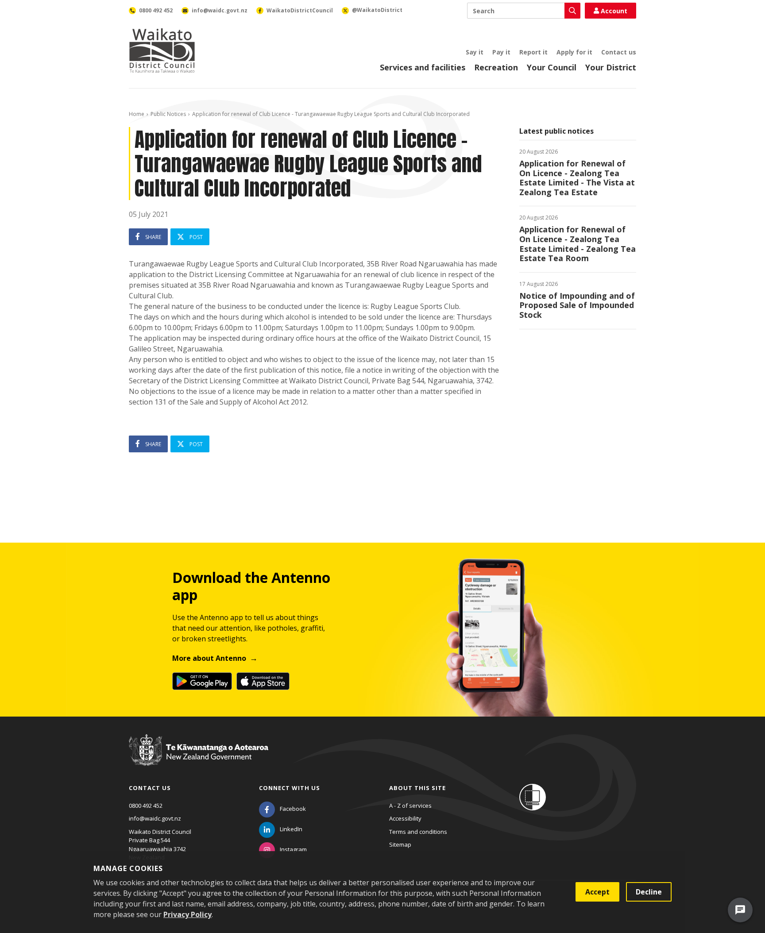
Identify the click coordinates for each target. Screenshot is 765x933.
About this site (417, 788)
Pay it (501, 52)
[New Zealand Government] (198, 759)
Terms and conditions (418, 832)
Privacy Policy (187, 914)
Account (614, 11)
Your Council (551, 67)
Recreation (496, 67)
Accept (597, 892)
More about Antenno (209, 658)
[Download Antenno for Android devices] (202, 681)
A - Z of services (410, 806)
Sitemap (400, 844)
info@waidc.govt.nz (155, 818)
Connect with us (289, 788)
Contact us (618, 52)
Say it (474, 52)
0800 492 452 (145, 806)
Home (136, 114)
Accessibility (405, 818)
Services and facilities (422, 67)
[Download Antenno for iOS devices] (263, 681)
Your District (610, 67)
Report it (533, 52)
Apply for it (574, 52)
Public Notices (168, 114)
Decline (649, 892)
